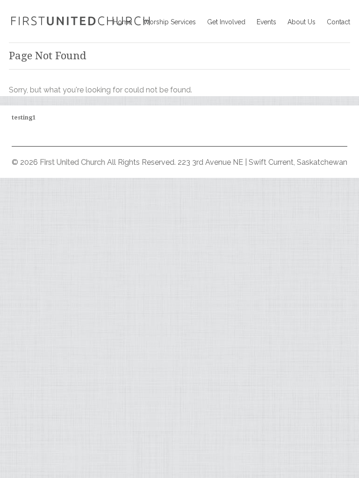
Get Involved (226, 22)
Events (266, 22)
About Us (301, 22)
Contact (338, 22)
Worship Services (169, 22)
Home (122, 22)
